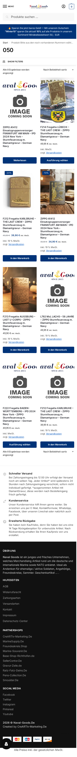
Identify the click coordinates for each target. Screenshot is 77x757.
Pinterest (8, 709)
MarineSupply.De (13, 641)
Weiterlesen (19, 160)
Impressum (9, 615)
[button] (71, 6)
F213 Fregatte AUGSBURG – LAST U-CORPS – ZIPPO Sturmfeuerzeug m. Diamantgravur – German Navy (19, 323)
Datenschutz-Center (15, 621)
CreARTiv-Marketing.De (17, 636)
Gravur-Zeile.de (12, 665)
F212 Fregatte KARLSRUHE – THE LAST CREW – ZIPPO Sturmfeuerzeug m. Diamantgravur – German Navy (19, 225)
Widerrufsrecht (12, 592)
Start (5, 42)
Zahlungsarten (11, 597)
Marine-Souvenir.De (15, 651)
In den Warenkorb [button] (19, 258)
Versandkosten (54, 152)
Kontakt (7, 609)
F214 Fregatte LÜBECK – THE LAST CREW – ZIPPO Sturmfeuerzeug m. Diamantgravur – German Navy (55, 133)
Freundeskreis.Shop (15, 646)
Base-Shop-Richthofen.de (18, 655)
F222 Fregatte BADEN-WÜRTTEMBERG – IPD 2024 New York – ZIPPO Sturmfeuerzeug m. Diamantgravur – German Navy (19, 416)
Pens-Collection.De (14, 675)
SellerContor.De (12, 660)
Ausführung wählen (57, 160)
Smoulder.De (10, 680)
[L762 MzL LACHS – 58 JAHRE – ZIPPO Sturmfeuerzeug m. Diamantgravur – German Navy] (57, 289)
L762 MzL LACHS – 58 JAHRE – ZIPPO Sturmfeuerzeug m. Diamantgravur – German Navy (57, 321)
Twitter (7, 699)
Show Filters (15, 61)
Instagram (9, 704)
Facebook (9, 694)
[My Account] (63, 6)
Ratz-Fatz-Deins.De (15, 670)
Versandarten (11, 603)
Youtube (8, 714)
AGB (5, 586)
